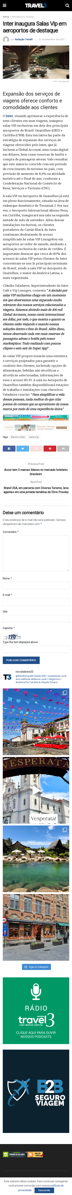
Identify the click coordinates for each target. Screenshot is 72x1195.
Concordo (44, 1190)
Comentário (11, 532)
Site (5, 611)
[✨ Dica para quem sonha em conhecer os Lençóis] (36, 858)
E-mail (8, 595)
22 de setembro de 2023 (51, 39)
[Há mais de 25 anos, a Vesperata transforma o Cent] (36, 790)
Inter (9, 116)
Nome (7, 578)
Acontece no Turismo (23, 17)
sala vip (34, 437)
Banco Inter (18, 437)
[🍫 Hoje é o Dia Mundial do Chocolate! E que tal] (36, 927)
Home (6, 17)
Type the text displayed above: (20, 642)
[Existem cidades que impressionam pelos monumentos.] (36, 721)
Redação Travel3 (24, 39)
